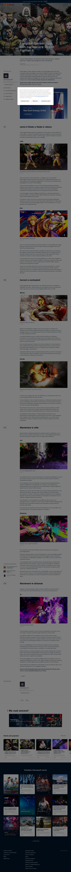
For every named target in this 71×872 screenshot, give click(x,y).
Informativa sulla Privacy (41, 96)
